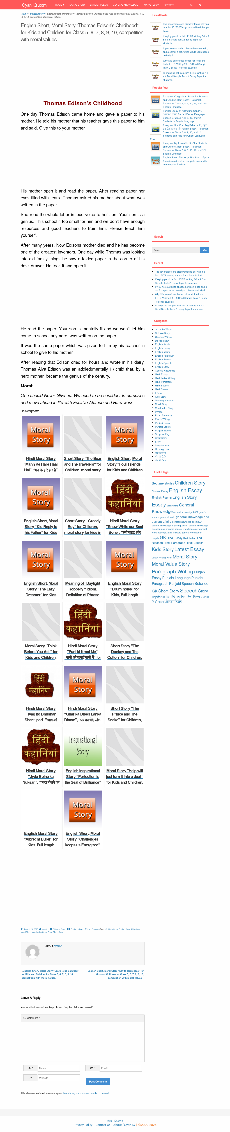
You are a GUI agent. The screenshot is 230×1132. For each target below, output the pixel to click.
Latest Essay (189, 549)
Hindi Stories (161, 389)
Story (61, 931)
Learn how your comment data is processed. (86, 1093)
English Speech (163, 363)
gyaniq (45, 929)
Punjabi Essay (151, 4)
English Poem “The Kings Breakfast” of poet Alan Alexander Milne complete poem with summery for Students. (186, 161)
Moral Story (77, 4)
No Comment (94, 929)
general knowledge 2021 (185, 512)
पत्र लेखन (165, 596)
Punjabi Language (176, 577)
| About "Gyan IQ (123, 1125)
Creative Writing (163, 337)
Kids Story (135, 929)
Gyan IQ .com (34, 5)
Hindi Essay (161, 374)
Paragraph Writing (172, 571)
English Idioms (77, 929)
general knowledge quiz (187, 529)
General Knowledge (125, 4)
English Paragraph (164, 355)
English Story (124, 929)
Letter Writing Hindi (162, 557)
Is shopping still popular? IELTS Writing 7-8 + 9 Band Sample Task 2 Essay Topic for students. (185, 76)
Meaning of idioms (164, 400)
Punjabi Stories (163, 430)
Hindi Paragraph (163, 381)
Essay (159, 504)
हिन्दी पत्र (205, 596)
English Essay (162, 348)
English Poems (99, 4)
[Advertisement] (83, 71)
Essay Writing (172, 505)
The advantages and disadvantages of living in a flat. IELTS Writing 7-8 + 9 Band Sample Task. (186, 27)
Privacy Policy (83, 1125)
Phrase (158, 411)
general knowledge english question (170, 525)
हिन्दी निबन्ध (169, 4)
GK (163, 537)
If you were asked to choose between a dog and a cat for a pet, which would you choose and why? (186, 52)
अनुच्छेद (156, 596)
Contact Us (102, 1125)
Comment (33, 1018)
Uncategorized (162, 449)
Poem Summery (163, 415)
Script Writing (162, 434)
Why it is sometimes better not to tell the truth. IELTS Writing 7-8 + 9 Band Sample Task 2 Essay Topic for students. (184, 64)
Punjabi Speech (181, 583)
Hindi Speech (162, 385)
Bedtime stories (163, 483)
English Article (162, 344)
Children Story (37, 13)
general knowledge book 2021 (187, 521)
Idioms (158, 393)
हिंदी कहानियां (160, 452)
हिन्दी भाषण (158, 601)
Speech (188, 590)
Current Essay (160, 491)
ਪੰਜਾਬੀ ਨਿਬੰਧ (161, 456)
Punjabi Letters (163, 426)
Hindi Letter (189, 538)
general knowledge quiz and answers (179, 530)
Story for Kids (162, 445)
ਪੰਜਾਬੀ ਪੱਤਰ (160, 460)
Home (58, 4)
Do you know (162, 340)
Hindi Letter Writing (165, 378)
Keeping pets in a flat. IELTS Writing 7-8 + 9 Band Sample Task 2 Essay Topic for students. (186, 39)
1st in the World (163, 329)
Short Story (53, 931)
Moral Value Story (39, 931)
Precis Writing (162, 419)
